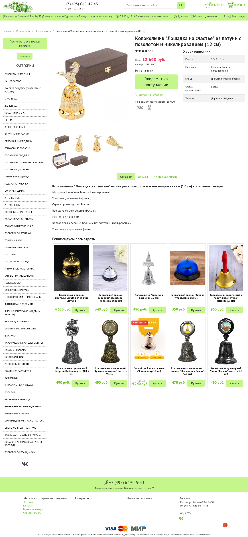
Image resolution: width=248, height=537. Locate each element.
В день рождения (15, 127)
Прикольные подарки (17, 148)
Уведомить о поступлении (156, 81)
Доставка (183, 16)
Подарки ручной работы (19, 219)
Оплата (198, 16)
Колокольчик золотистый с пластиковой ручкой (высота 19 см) (226, 297)
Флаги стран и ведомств (19, 304)
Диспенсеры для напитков (20, 428)
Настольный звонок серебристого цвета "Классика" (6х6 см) (110, 297)
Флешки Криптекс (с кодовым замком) (22, 313)
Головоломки (13, 283)
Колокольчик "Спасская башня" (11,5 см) (149, 296)
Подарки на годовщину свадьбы (24, 162)
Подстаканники (14, 357)
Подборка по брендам (18, 233)
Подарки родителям (17, 169)
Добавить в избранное (150, 94)
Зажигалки (11, 378)
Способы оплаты (32, 512)
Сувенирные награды (17, 290)
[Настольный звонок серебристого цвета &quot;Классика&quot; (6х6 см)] (110, 268)
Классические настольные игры (24, 343)
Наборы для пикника (17, 321)
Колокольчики (43, 31)
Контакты (212, 16)
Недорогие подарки (16, 184)
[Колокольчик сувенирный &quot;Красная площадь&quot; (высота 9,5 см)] (110, 341)
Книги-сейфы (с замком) (19, 385)
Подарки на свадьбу (17, 155)
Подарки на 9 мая (15, 113)
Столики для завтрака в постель (24, 421)
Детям (8, 120)
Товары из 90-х (13, 240)
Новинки (24, 56)
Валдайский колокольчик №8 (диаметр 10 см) (149, 369)
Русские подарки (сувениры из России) (23, 90)
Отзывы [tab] (143, 177)
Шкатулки (10, 336)
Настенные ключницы (17, 399)
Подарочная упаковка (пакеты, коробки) (23, 444)
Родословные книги (17, 364)
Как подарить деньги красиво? (23, 435)
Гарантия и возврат (33, 509)
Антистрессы (12, 205)
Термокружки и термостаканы (23, 297)
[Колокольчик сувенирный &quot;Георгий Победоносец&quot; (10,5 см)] (71, 341)
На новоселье (13, 81)
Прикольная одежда (17, 176)
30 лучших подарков (17, 134)
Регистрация (238, 16)
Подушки (10, 254)
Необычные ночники (17, 413)
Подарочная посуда (17, 261)
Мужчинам (11, 99)
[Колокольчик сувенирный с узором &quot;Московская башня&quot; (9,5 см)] (187, 341)
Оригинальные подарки (18, 141)
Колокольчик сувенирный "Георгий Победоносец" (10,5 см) (71, 371)
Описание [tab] (126, 177)
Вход (227, 16)
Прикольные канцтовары (19, 269)
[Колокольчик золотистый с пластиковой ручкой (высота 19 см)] (226, 268)
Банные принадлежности (19, 276)
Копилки (10, 392)
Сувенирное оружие (16, 247)
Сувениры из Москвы (17, 74)
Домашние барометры (18, 371)
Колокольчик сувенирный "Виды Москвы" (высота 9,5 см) (226, 371)
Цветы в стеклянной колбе (20, 328)
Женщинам (11, 106)
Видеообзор (139, 322)
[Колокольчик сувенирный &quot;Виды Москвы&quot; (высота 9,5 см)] (226, 341)
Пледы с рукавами (16, 350)
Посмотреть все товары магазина (25, 44)
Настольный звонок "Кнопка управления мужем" (187, 296)
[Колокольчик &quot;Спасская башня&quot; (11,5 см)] (148, 268)
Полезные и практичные (19, 212)
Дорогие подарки (15, 191)
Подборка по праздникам (20, 452)
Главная (7, 31)
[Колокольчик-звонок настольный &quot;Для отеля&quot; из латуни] (71, 268)
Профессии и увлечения (19, 226)
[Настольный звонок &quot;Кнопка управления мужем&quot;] (187, 268)
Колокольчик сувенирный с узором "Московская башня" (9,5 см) (187, 371)
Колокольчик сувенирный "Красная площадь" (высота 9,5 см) (110, 371)
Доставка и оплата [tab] (166, 177)
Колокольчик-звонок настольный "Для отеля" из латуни (71, 297)
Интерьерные (23, 31)
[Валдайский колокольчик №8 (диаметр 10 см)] (148, 341)
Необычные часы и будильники (23, 406)
